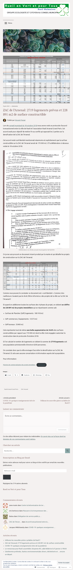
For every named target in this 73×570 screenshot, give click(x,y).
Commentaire (62, 429)
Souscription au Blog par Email (16, 457)
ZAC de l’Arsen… (15, 522)
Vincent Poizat (20, 120)
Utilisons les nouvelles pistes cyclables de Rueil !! (22, 540)
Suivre (7, 477)
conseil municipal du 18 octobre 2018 (23, 126)
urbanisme (15, 106)
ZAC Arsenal (24, 389)
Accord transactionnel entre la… (37, 522)
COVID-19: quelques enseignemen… (42, 527)
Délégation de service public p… (29, 516)
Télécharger (41, 365)
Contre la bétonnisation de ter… (33, 505)
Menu (10, 23)
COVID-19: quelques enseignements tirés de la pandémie (26, 546)
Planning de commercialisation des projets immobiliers (19, 365)
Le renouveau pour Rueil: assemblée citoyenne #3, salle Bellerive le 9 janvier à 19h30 (36, 549)
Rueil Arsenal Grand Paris (11, 389)
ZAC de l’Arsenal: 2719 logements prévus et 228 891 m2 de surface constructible (34, 543)
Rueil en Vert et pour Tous (14, 489)
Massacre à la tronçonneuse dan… (35, 511)
